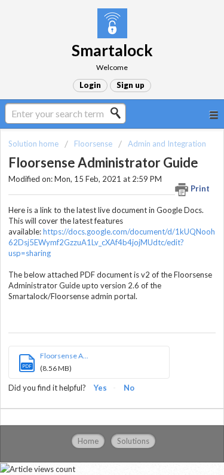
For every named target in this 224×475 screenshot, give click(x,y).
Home (88, 441)
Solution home (34, 143)
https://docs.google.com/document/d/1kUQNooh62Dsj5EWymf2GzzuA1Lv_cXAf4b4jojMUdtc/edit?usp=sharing (111, 242)
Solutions (133, 441)
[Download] (90, 226)
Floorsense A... (64, 355)
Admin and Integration (167, 143)
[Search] (119, 113)
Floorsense (93, 143)
